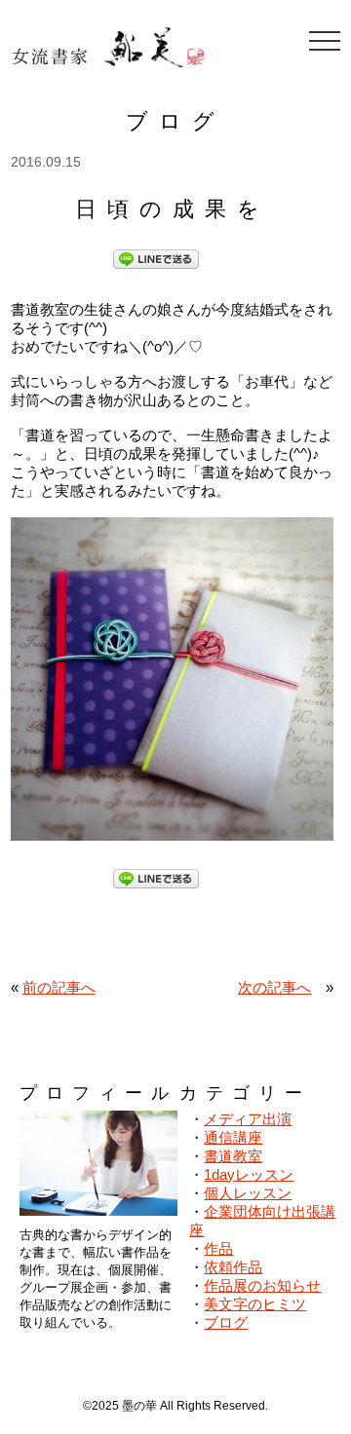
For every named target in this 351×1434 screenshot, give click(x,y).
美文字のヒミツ (255, 1304)
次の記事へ (274, 987)
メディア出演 (248, 1119)
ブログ (226, 1322)
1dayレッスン (248, 1174)
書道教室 (233, 1156)
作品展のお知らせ (262, 1285)
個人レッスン (248, 1193)
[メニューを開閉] (324, 41)
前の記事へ (59, 987)
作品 (218, 1248)
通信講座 (233, 1137)
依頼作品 (233, 1267)
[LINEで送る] (156, 257)
